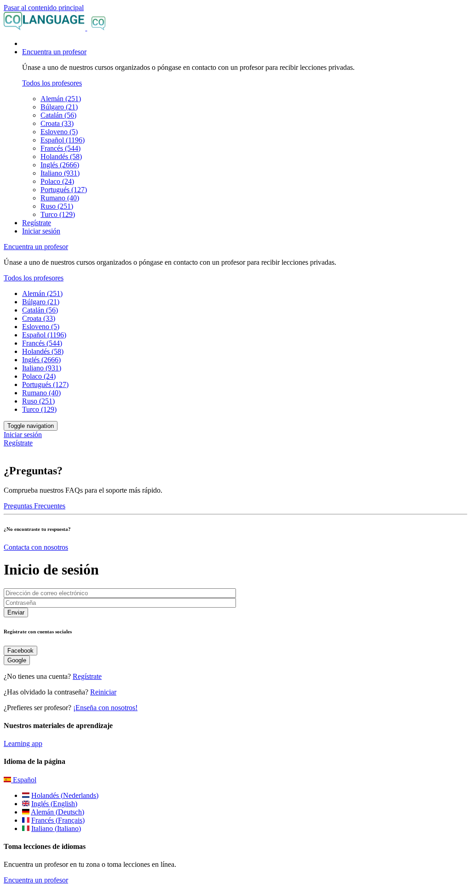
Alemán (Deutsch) (57, 812)
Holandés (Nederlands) (64, 795)
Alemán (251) (60, 98)
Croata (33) (57, 123)
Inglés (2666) (59, 165)
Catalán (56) (58, 115)
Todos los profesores (52, 83)
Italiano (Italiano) (56, 828)
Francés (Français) (58, 820)
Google (16, 660)
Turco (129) (57, 214)
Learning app (23, 743)
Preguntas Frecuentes (34, 506)
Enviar (15, 612)
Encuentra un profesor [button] (54, 52)
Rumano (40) (59, 198)
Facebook (20, 650)
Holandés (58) (61, 156)
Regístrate (36, 223)
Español (23, 780)
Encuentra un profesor (36, 880)
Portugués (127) (63, 190)
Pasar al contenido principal (44, 7)
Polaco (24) (57, 181)
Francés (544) (60, 148)
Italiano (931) (60, 173)
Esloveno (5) (59, 132)
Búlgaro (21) (59, 107)
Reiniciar (103, 692)
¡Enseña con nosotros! (105, 708)
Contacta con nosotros (36, 547)
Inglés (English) (54, 804)
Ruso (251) (56, 206)
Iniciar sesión (41, 231)
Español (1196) (62, 140)
